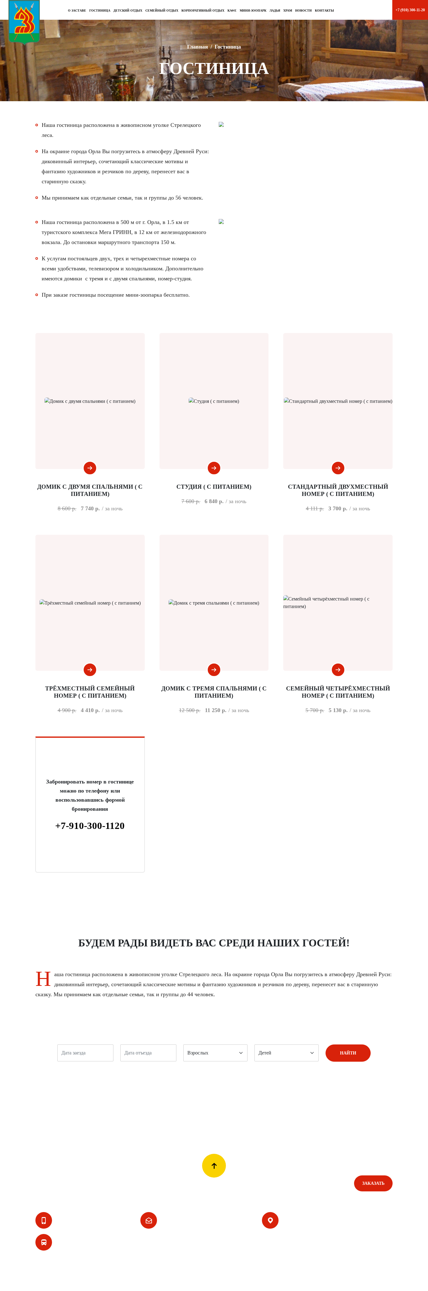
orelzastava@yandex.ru (191, 1220)
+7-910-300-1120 (90, 825)
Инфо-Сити (378, 1280)
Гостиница (99, 10)
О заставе (77, 10)
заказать (373, 1183)
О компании (48, 1183)
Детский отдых (203, 1183)
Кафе (232, 10)
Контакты (324, 10)
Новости (303, 10)
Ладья (274, 10)
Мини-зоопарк (253, 10)
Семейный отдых (165, 1183)
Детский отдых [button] (127, 10)
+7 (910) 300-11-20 (78, 1220)
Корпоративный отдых (118, 1183)
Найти (348, 1053)
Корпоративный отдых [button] (202, 10)
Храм (287, 10)
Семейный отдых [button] (161, 10)
